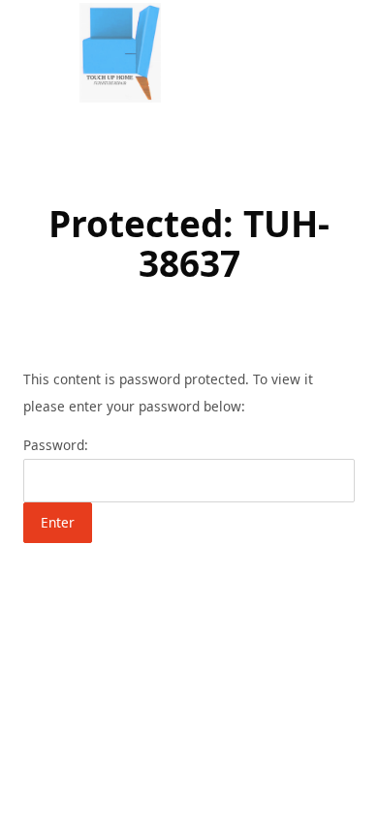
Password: (55, 445)
